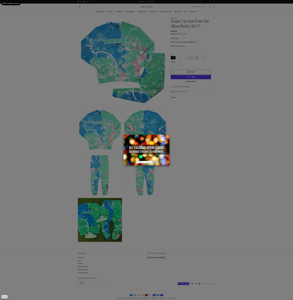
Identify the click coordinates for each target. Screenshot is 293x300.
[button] (11, 3)
